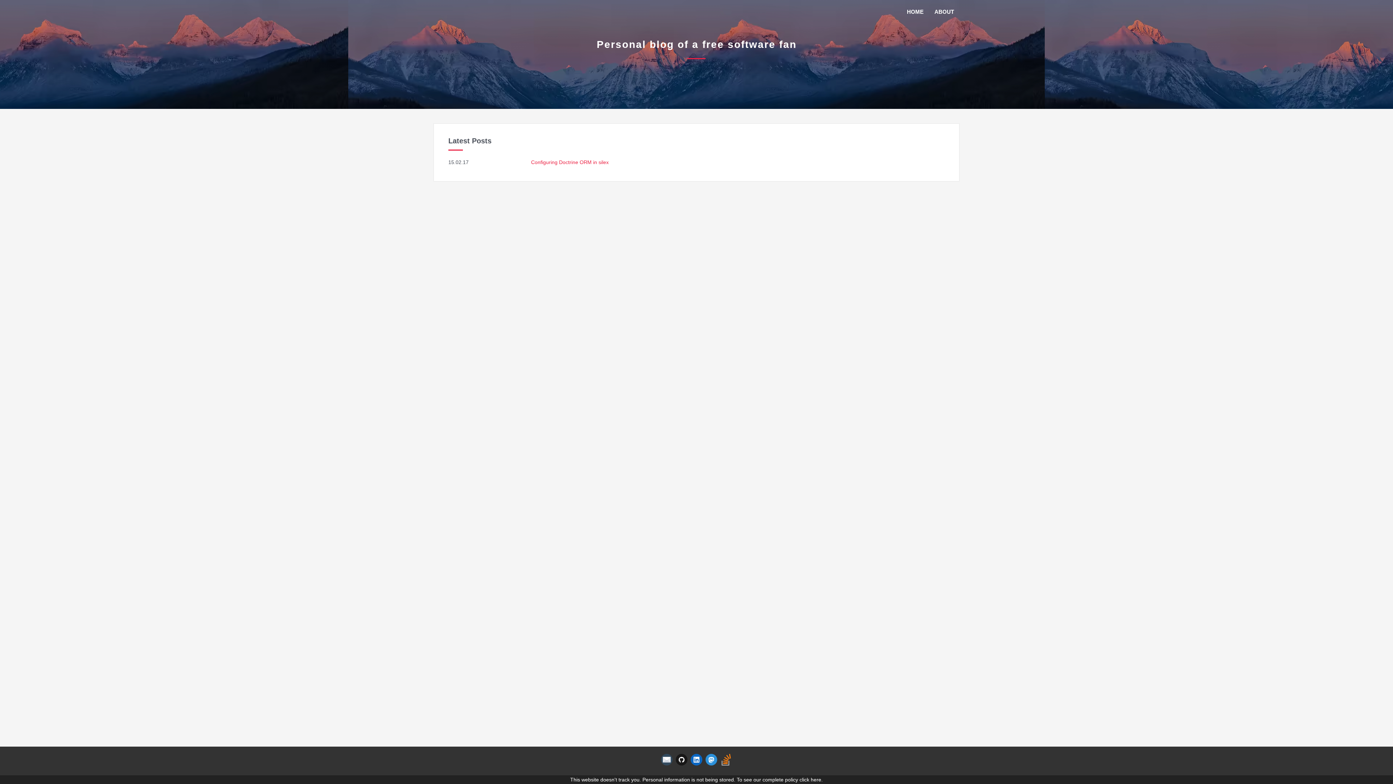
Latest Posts (470, 141)
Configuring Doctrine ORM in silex (570, 162)
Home (915, 12)
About (944, 12)
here (816, 780)
